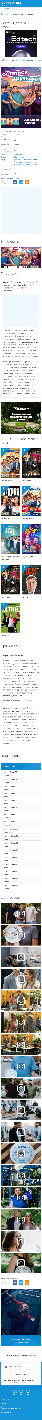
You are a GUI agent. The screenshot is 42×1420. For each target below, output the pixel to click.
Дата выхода (28, 60)
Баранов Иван (19, 157)
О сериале (15, 60)
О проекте (5, 1400)
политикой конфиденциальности (15, 1382)
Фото (39, 60)
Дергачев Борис (20, 160)
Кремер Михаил (20, 164)
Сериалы (4, 14)
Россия (16, 134)
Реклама (4, 1404)
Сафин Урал (18, 154)
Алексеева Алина (29, 162)
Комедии (17, 137)
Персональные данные (11, 1408)
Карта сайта (6, 1412)
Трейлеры (4, 60)
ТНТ (15, 151)
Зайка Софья (32, 164)
